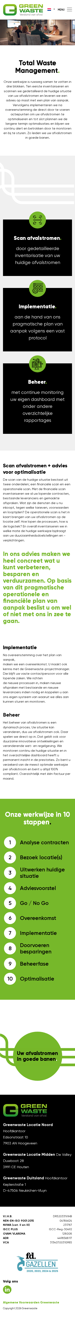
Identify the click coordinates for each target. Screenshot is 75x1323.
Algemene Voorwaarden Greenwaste (31, 1302)
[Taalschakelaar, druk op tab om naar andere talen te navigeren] (51, 9)
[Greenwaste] (23, 10)
